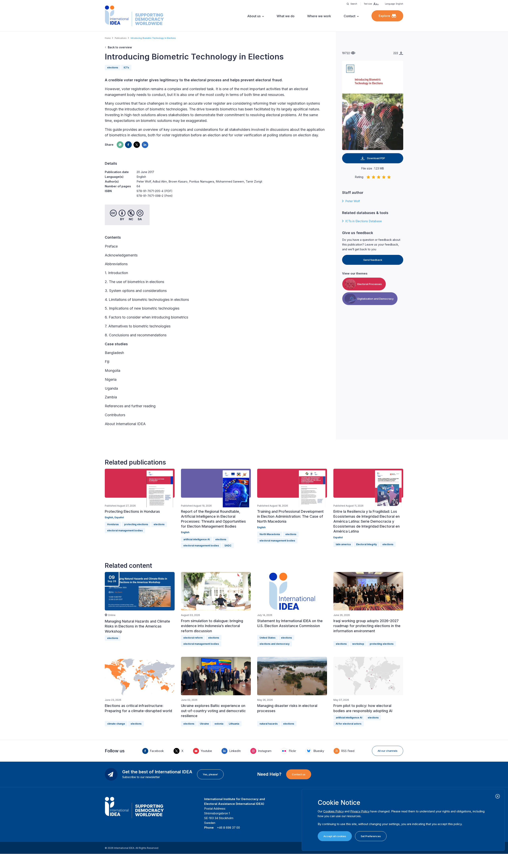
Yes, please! (210, 774)
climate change (116, 723)
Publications (120, 38)
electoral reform (193, 637)
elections (112, 67)
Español (119, 517)
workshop (358, 643)
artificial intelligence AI (196, 539)
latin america (343, 544)
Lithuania (234, 723)
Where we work (319, 16)
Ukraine (204, 723)
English (185, 532)
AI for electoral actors (348, 723)
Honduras (113, 524)
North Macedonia (270, 534)
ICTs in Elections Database (363, 221)
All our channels (387, 750)
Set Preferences (371, 836)
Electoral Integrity (366, 544)
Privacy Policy (359, 811)
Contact (349, 16)
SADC (227, 545)
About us (254, 16)
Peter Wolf (352, 201)
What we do (285, 16)
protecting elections (136, 524)
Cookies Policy (333, 811)
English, (109, 517)
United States (267, 637)
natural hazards (269, 723)
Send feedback (372, 259)
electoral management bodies (125, 530)
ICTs (126, 67)
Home (108, 38)
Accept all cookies (334, 836)
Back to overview (120, 47)
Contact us (298, 774)
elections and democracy (275, 643)
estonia (219, 723)
